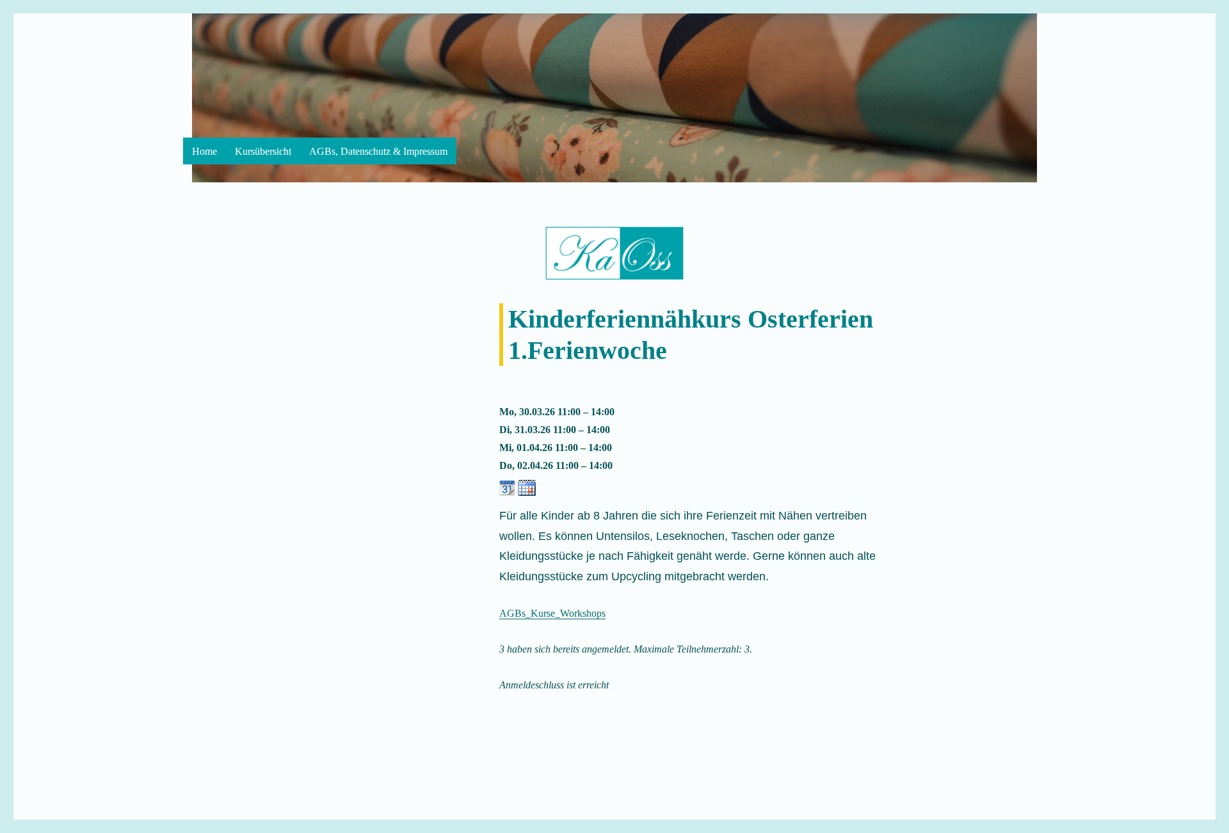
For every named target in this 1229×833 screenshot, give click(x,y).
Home (204, 151)
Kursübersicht (263, 151)
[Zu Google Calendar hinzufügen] (507, 486)
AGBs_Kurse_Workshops (552, 613)
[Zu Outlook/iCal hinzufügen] (527, 486)
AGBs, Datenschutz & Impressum (378, 151)
